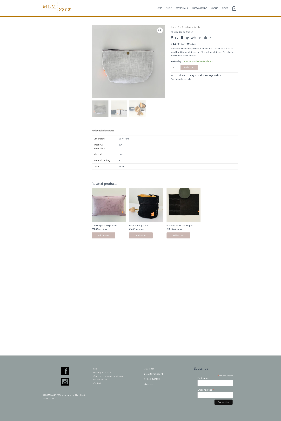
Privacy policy (100, 379)
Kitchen (189, 31)
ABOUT (214, 8)
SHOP (169, 8)
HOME (159, 8)
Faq (95, 368)
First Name (203, 378)
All (179, 27)
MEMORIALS (182, 8)
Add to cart (189, 67)
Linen (121, 154)
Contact (97, 383)
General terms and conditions (108, 376)
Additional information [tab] (103, 130)
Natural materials (183, 79)
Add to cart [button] (103, 235)
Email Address (205, 389)
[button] (160, 30)
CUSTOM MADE (199, 8)
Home (173, 27)
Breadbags (179, 31)
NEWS (225, 8)
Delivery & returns (102, 372)
